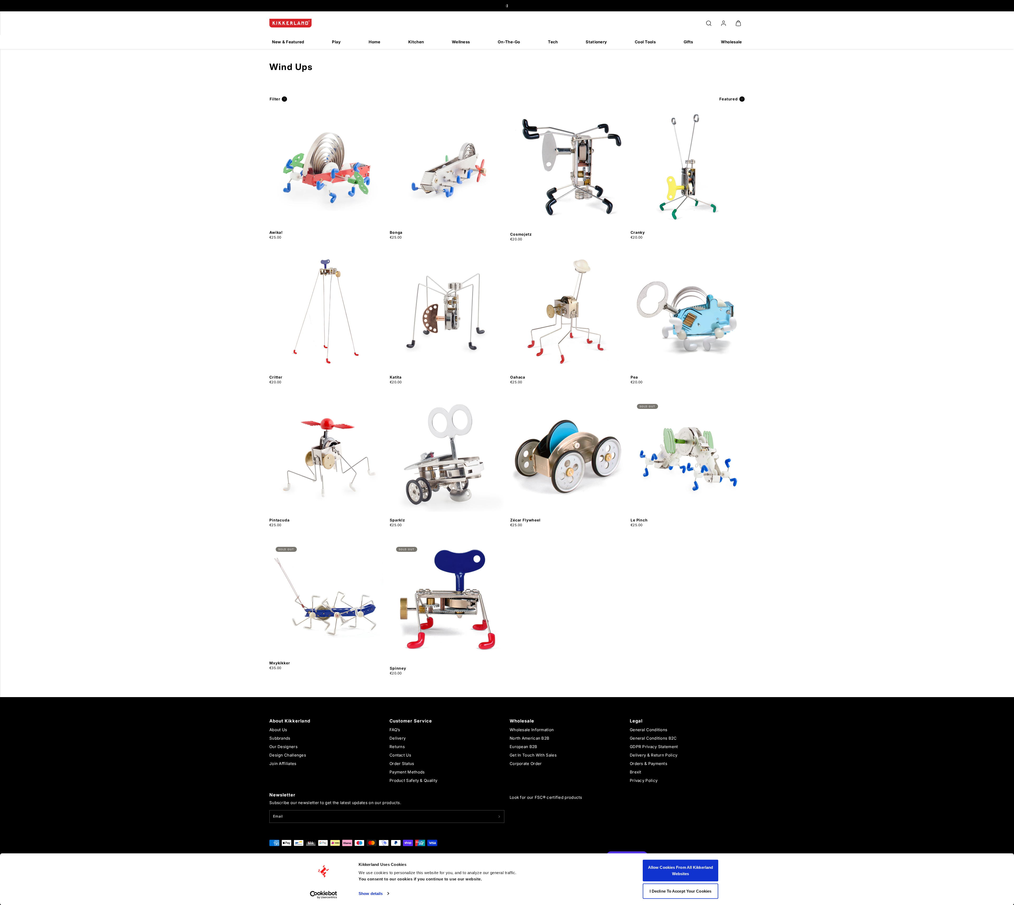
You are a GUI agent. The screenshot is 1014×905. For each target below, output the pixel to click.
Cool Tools (645, 41)
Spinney (398, 668)
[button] (708, 23)
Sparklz (397, 520)
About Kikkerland (289, 721)
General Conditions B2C (653, 738)
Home (374, 41)
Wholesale (731, 41)
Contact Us (400, 755)
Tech (553, 41)
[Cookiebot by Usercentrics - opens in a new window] (324, 895)
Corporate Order (526, 763)
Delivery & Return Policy (653, 755)
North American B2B (529, 738)
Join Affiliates (283, 763)
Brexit (635, 772)
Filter (275, 99)
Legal (636, 721)
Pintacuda (279, 520)
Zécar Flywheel (525, 520)
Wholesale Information (532, 729)
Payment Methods (407, 772)
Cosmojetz (521, 234)
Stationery (596, 41)
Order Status (401, 763)
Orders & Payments (648, 763)
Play (336, 41)
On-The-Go (509, 41)
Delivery (397, 738)
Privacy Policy (644, 780)
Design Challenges (287, 755)
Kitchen (416, 41)
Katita (396, 377)
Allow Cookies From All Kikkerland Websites (680, 870)
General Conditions (648, 729)
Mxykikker (279, 663)
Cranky (638, 232)
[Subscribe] (499, 816)
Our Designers (283, 746)
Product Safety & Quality (413, 780)
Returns (397, 746)
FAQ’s (394, 729)
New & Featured (288, 41)
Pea (634, 377)
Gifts (688, 41)
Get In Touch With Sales (533, 755)
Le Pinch (639, 520)
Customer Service (410, 721)
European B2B (523, 746)
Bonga (396, 232)
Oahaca (517, 377)
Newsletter (282, 794)
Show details (371, 893)
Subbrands (279, 738)
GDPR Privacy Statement (654, 746)
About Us (278, 729)
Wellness (461, 41)
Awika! (276, 232)
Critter (276, 377)
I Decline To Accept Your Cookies (680, 891)
